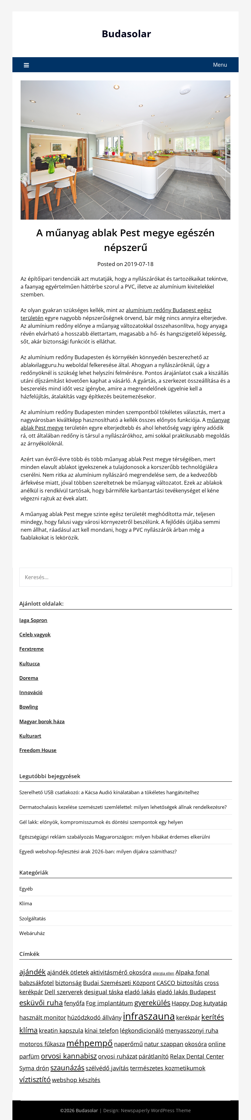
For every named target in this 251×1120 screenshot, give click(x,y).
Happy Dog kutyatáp (199, 1003)
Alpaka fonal (192, 972)
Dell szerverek (63, 992)
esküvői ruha (41, 1002)
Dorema (28, 678)
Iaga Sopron (33, 620)
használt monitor (42, 1017)
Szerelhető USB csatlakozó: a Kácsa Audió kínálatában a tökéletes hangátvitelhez (109, 792)
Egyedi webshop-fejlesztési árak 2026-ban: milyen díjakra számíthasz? (97, 851)
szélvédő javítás (107, 1068)
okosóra (196, 1044)
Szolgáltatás (32, 918)
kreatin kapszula (61, 1030)
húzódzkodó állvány (94, 1017)
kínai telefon (102, 1030)
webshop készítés (76, 1080)
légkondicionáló (142, 1030)
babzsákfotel (36, 983)
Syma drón (34, 1068)
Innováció (30, 692)
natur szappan (163, 1044)
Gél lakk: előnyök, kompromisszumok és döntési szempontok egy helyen (101, 822)
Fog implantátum (109, 1003)
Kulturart (30, 735)
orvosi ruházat (117, 1056)
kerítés (212, 1017)
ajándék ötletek (68, 972)
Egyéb (26, 888)
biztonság (68, 983)
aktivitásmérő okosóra (120, 972)
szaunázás (67, 1067)
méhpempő (89, 1043)
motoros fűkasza (42, 1044)
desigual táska (103, 992)
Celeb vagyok (35, 634)
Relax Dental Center (197, 1056)
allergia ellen (163, 973)
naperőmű (128, 1044)
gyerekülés (152, 1002)
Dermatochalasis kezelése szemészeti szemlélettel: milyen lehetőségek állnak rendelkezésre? (122, 807)
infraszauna (149, 1016)
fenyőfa (74, 1003)
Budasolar (126, 33)
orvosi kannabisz (69, 1056)
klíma (28, 1030)
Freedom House (38, 750)
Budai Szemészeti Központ (119, 983)
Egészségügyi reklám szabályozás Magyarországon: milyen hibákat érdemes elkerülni (114, 836)
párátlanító (154, 1056)
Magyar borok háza (42, 721)
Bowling (28, 706)
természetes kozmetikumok (167, 1068)
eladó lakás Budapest (186, 992)
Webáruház (32, 933)
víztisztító (35, 1079)
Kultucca (29, 663)
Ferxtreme (31, 648)
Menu (220, 64)
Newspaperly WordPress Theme (156, 1110)
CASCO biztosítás (180, 983)
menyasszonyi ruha (191, 1030)
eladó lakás (140, 992)
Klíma (25, 903)
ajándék (32, 972)
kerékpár (188, 1017)
